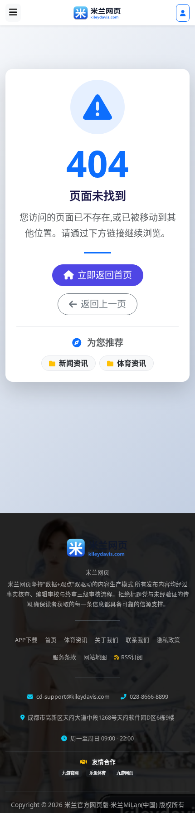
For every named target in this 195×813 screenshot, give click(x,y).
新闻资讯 (72, 363)
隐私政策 (168, 640)
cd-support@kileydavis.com (72, 697)
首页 (51, 640)
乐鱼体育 (97, 773)
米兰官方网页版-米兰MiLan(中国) (111, 804)
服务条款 (64, 657)
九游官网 (70, 773)
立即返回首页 (105, 275)
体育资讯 (130, 363)
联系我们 (137, 640)
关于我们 (106, 640)
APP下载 (26, 640)
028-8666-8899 (148, 697)
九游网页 (125, 773)
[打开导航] (13, 13)
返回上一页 (103, 304)
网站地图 (95, 657)
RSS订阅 (132, 657)
